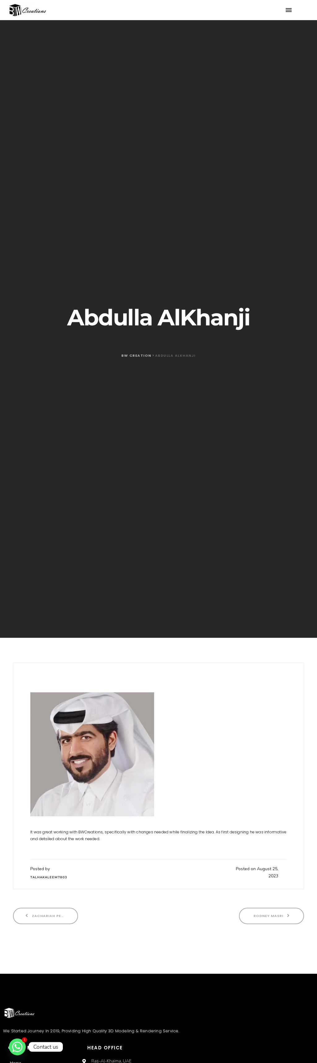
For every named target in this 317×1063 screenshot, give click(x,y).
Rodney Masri (269, 915)
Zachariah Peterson (54, 915)
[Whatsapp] (17, 1047)
